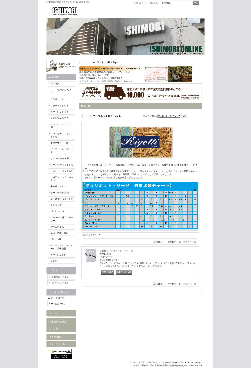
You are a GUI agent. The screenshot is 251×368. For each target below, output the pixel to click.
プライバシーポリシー (60, 344)
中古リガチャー (58, 186)
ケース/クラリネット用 (62, 199)
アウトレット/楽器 (60, 112)
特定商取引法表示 (58, 321)
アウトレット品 (58, 255)
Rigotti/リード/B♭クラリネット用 (116, 251)
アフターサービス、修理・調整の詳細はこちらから (107, 81)
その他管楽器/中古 (60, 118)
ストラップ (56, 205)
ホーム (81, 62)
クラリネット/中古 (60, 105)
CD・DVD (56, 239)
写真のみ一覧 (189, 241)
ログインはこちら (60, 283)
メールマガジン (57, 313)
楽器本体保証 (55, 337)
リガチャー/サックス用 (62, 171)
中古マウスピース (59, 143)
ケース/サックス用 (60, 192)
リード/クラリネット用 (62, 164)
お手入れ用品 (57, 227)
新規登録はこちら (60, 277)
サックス (55, 84)
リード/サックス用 (60, 158)
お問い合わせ (153, 3)
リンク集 (53, 328)
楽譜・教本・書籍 (59, 233)
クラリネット (57, 99)
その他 (54, 261)
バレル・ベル (57, 211)
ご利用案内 (138, 3)
